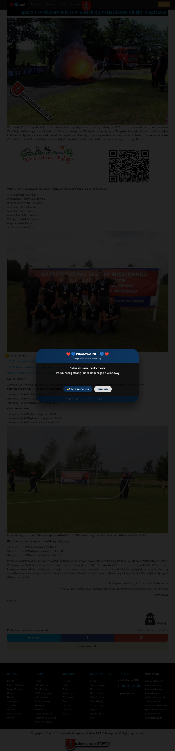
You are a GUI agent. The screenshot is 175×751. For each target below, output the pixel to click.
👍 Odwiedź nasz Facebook (78, 389)
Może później (103, 389)
